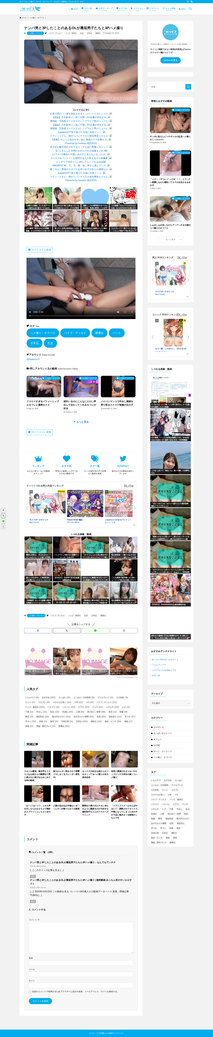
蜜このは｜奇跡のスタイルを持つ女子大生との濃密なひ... (80, 169)
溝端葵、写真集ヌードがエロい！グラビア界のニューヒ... (80, 121)
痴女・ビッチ (113, 721)
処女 (112, 712)
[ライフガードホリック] (47, 503)
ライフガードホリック (38, 519)
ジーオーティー (161, 351)
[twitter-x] (188, 1)
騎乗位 (98, 33)
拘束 (43, 721)
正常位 (89, 33)
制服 (123, 712)
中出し (41, 712)
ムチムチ (112, 707)
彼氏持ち (115, 717)
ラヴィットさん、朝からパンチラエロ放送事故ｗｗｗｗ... (80, 136)
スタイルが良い (62, 702)
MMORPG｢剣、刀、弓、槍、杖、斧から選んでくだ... (80, 165)
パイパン (69, 707)
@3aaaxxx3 (33, 359)
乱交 (81, 33)
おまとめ (156, 675)
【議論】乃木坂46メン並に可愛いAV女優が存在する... (80, 117)
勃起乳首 (42, 717)
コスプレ (44, 702)
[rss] (191, 1)
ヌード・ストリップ (163, 751)
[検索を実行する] (188, 87)
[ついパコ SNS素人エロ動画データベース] (30, 9)
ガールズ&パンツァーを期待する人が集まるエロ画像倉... (79, 158)
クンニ (30, 702)
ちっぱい (64, 697)
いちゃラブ (32, 697)
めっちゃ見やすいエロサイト (165, 659)
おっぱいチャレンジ (163, 733)
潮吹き (96, 721)
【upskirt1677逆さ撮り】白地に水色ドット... (80, 132)
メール (32, 969)
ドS (89, 702)
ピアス (83, 707)
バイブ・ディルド (55, 33)
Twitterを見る (170, 60)
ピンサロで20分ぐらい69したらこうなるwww (80, 162)
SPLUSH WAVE (73, 522)
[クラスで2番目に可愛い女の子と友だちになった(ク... (80, 154)
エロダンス (159, 727)
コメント (34, 919)
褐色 (128, 721)
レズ (126, 707)
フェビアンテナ (159, 665)
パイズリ (53, 707)
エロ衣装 (122, 697)
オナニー (158, 739)
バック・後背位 (71, 33)
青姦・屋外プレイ (45, 726)
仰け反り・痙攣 (96, 712)
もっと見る (170, 239)
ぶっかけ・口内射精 (84, 697)
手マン (30, 721)
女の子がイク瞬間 (84, 717)
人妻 (80, 712)
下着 (29, 712)
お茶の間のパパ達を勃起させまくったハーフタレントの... (80, 113)
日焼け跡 (67, 721)
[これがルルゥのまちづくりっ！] (123, 504)
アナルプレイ (105, 697)
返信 (33, 876)
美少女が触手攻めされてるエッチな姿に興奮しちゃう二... (80, 147)
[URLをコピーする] (124, 630)
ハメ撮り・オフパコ (35, 33)
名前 (31, 958)
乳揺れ (67, 712)
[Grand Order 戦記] (85, 504)
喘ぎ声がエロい (61, 717)
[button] (38, 630)
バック (117, 332)
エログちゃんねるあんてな (164, 670)
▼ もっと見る (81, 422)
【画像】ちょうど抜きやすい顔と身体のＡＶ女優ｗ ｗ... (80, 139)
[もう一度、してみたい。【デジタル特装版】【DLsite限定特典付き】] (173, 333)
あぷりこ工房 (110, 522)
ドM (78, 702)
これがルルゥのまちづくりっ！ (118, 519)
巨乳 (101, 717)
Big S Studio (34, 522)
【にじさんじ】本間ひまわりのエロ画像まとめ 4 (80, 151)
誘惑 (29, 726)
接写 (54, 721)
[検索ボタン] (190, 9)
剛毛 (29, 717)
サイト (32, 980)
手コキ (130, 717)
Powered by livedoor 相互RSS (81, 143)
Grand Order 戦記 (75, 519)
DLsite (129, 486)
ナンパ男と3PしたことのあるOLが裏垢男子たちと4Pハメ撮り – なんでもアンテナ (73, 862)
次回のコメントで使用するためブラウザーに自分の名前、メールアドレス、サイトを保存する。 (75, 991)
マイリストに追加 (41, 249)
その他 (157, 745)
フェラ (97, 707)
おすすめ (48, 697)
